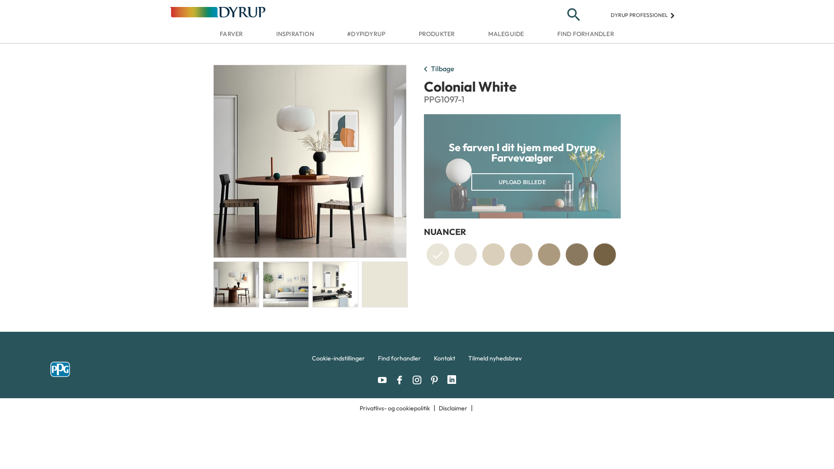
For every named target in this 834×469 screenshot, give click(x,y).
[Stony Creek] (549, 254)
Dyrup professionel (643, 15)
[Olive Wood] (604, 254)
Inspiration (295, 34)
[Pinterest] (436, 380)
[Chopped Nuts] (493, 254)
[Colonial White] (438, 256)
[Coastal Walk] (521, 254)
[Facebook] (401, 380)
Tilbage (437, 69)
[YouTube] (384, 380)
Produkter (437, 34)
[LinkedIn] (451, 380)
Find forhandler (585, 34)
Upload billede (522, 181)
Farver (231, 34)
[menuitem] (338, 360)
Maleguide (506, 34)
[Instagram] (419, 380)
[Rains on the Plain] (465, 254)
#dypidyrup (366, 34)
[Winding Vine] (577, 254)
